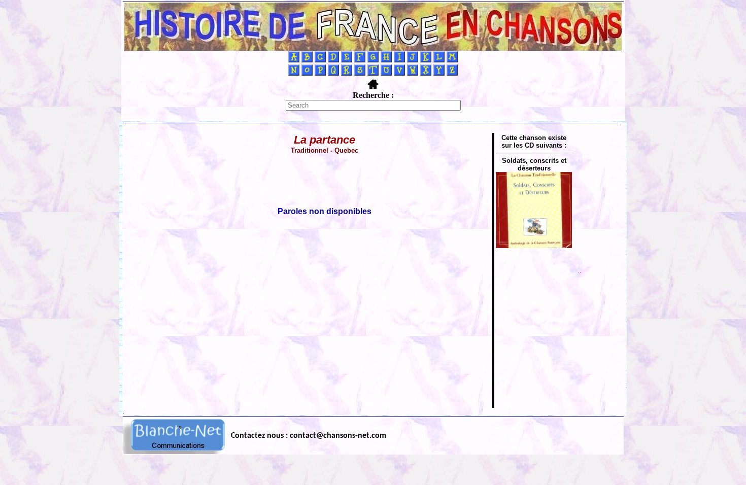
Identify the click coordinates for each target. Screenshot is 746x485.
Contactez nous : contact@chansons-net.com (308, 436)
